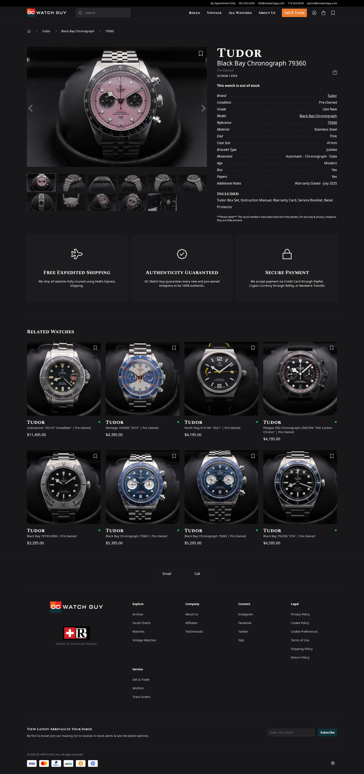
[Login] (314, 13)
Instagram (245, 614)
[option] (117, 108)
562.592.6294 (247, 3)
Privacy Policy (300, 614)
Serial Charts (141, 623)
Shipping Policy (302, 649)
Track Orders (141, 697)
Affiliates (191, 623)
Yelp (241, 640)
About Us (266, 12)
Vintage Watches (144, 640)
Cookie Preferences (304, 631)
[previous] (31, 108)
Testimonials (194, 631)
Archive (137, 614)
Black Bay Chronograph (77, 31)
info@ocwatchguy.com (271, 3)
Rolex (194, 12)
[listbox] (117, 108)
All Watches (240, 12)
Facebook (244, 623)
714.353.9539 (296, 3)
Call (197, 573)
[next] (203, 108)
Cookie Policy (300, 623)
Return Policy (300, 657)
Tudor (46, 31)
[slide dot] (41, 182)
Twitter (243, 631)
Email (167, 573)
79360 (109, 31)
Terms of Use (300, 640)
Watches (138, 631)
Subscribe (327, 732)
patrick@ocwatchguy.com (322, 3)
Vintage (214, 12)
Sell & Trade (294, 13)
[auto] (333, 763)
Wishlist (138, 688)
